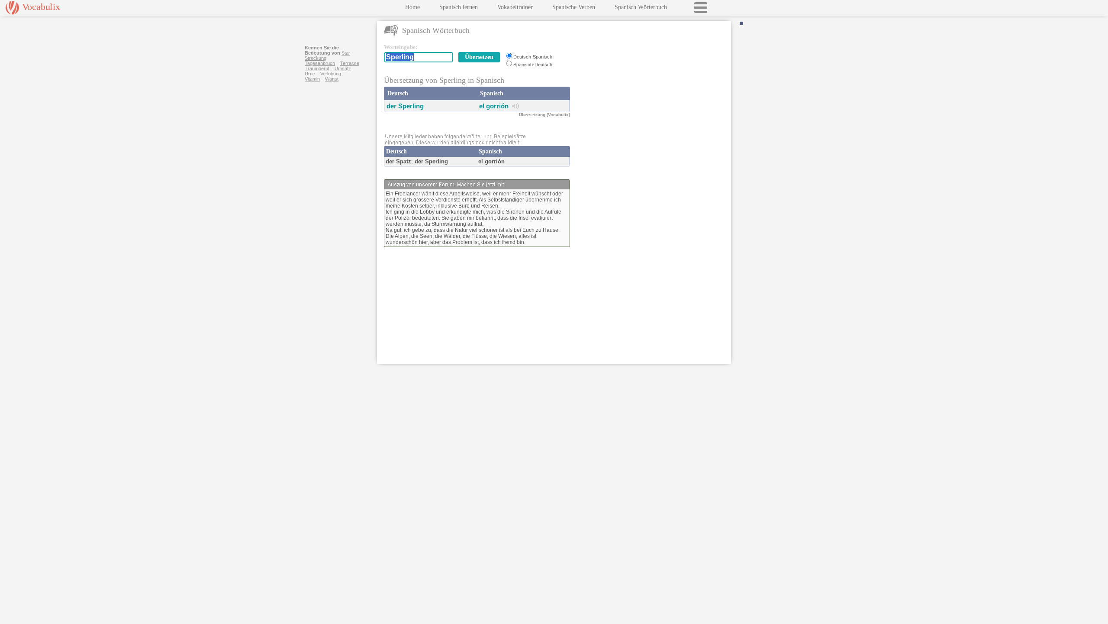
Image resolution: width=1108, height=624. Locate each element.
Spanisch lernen (458, 7)
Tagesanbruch (320, 63)
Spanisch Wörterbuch (641, 7)
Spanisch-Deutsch (532, 64)
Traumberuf (317, 68)
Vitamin (312, 78)
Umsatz (343, 68)
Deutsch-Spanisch (532, 56)
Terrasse (349, 63)
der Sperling (405, 106)
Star (345, 52)
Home (412, 7)
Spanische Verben (573, 7)
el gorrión (494, 106)
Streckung (315, 58)
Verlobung (330, 73)
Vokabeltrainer (515, 7)
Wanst (331, 78)
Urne (310, 73)
